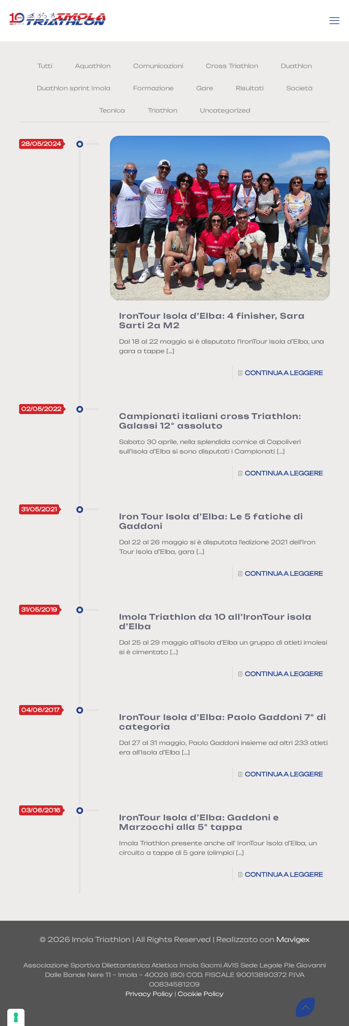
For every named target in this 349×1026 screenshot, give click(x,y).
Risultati (250, 88)
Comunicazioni (158, 65)
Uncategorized (225, 110)
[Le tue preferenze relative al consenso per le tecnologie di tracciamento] (16, 1017)
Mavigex (292, 939)
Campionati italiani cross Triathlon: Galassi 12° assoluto (210, 420)
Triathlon (162, 110)
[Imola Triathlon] (57, 20)
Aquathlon (92, 65)
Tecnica (112, 110)
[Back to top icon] (305, 1007)
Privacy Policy (149, 993)
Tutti (44, 65)
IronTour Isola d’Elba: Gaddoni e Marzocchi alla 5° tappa (199, 822)
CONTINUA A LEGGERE (284, 372)
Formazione (153, 88)
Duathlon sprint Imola (73, 88)
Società (299, 88)
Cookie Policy (201, 993)
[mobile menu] (334, 20)
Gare (204, 88)
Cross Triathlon (232, 65)
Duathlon (296, 65)
